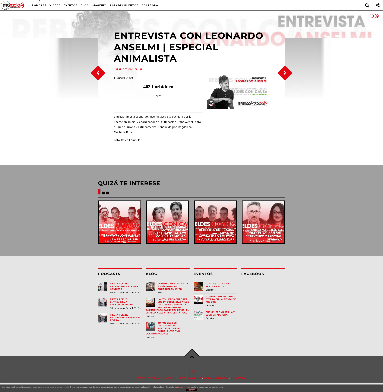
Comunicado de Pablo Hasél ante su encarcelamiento (173, 286)
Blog (85, 5)
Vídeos (55, 5)
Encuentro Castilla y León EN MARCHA (220, 313)
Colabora (150, 5)
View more (119, 222)
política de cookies (182, 387)
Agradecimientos (124, 5)
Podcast (39, 5)
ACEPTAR (191, 390)
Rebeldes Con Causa (129, 69)
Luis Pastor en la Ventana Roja (217, 285)
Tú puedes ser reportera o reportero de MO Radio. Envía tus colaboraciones (163, 328)
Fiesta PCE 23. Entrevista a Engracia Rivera (125, 317)
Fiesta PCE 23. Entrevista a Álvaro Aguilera (124, 286)
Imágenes (99, 5)
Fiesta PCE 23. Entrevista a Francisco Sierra (121, 302)
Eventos (71, 5)
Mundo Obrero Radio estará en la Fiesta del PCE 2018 (221, 299)
